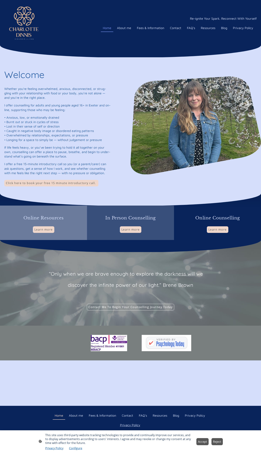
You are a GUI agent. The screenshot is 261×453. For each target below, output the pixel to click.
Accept (202, 442)
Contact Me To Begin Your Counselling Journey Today (130, 307)
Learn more (43, 229)
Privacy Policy (130, 425)
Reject (217, 442)
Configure (75, 448)
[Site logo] (24, 22)
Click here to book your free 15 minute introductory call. (51, 183)
